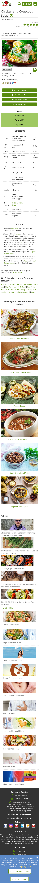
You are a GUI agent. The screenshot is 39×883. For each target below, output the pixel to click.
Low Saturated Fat (13, 289)
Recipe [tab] (19, 111)
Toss (26, 261)
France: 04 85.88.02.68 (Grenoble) (21, 808)
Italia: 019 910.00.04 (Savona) (21, 811)
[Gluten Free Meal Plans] (19, 670)
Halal (3, 289)
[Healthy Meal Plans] (19, 616)
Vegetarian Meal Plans (12, 642)
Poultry (3, 284)
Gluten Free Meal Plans (12, 678)
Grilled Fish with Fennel (19, 339)
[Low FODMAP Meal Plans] (19, 687)
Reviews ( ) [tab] (19, 120)
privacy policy (26, 866)
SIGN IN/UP (27, 4)
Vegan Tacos (19, 406)
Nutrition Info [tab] (19, 115)
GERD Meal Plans (10, 713)
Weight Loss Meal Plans (12, 660)
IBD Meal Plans (9, 766)
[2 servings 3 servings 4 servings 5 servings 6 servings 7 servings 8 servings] (7, 69)
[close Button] (37, 857)
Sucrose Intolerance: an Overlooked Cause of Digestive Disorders (18, 585)
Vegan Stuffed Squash (19, 506)
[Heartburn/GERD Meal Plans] (19, 705)
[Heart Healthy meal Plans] (19, 723)
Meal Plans (8, 607)
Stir (21, 242)
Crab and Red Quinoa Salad (20, 372)
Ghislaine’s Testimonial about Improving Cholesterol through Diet (18, 534)
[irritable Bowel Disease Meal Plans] (19, 758)
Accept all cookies (19, 879)
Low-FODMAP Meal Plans (13, 695)
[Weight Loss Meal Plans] (19, 652)
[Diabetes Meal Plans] (19, 740)
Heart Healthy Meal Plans (13, 731)
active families (17, 272)
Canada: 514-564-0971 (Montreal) (21, 804)
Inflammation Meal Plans (13, 784)
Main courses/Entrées (24, 284)
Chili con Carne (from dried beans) (19, 439)
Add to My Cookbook (20, 90)
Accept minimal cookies (19, 871)
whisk (18, 234)
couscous (14, 229)
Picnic (33, 292)
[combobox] (19, 19)
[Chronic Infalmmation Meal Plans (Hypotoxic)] (19, 776)
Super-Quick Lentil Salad (19, 473)
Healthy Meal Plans (11, 624)
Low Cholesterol (20, 287)
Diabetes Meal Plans (11, 749)
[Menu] (35, 4)
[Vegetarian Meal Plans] (19, 634)
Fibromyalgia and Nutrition (12, 568)
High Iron (11, 292)
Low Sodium (32, 287)
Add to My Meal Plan (20, 95)
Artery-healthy (26, 289)
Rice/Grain (11, 284)
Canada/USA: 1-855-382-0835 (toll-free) (21, 806)
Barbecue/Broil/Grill (23, 292)
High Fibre (9, 287)
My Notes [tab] (19, 124)
